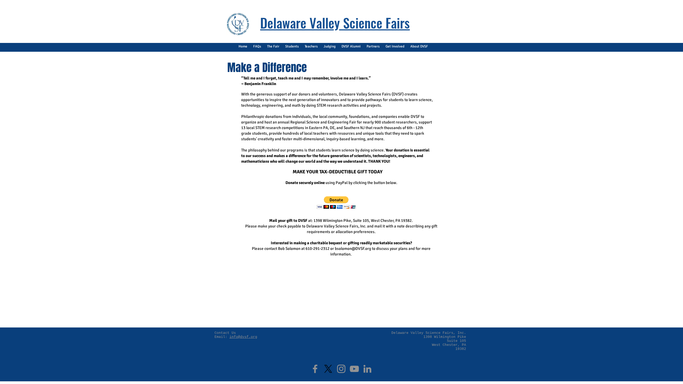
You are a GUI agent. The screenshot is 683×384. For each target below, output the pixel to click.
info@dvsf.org (243, 337)
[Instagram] (341, 368)
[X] (328, 368)
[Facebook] (315, 368)
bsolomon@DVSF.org (353, 248)
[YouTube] (354, 368)
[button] (257, 46)
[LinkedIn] (367, 368)
